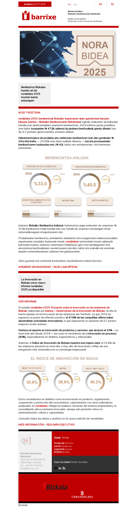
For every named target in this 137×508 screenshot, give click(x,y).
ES (100, 4)
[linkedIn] (60, 469)
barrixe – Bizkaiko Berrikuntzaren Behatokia (54, 121)
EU (112, 4)
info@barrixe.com (30, 468)
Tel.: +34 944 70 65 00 (32, 465)
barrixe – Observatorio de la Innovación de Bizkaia (75, 310)
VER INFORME (27, 301)
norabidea (72, 241)
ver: (72, 4)
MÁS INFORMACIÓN (31, 424)
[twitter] (56, 469)
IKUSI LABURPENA (66, 266)
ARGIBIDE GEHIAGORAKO (34, 266)
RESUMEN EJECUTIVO (60, 424)
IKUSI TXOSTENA (29, 112)
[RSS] (64, 469)
